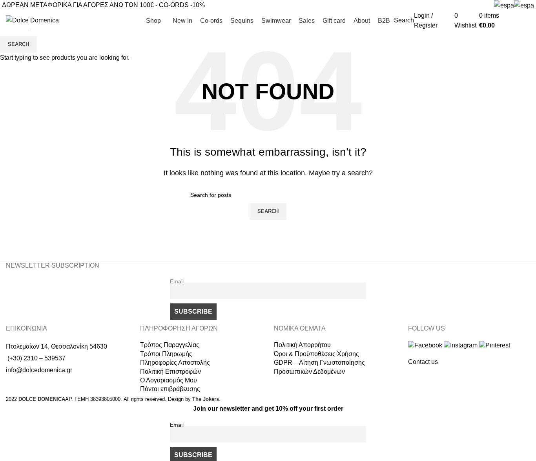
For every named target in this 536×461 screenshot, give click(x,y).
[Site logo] (32, 20)
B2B (524, 20)
